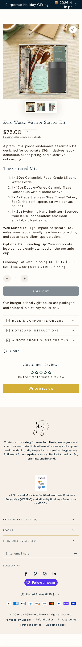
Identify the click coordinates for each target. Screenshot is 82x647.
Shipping (8, 137)
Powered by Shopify (18, 619)
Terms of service (31, 624)
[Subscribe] (76, 553)
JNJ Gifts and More (33, 614)
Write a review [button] (41, 388)
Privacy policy (67, 619)
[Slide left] (6, 5)
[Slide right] (75, 5)
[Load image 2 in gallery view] (41, 107)
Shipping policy (56, 624)
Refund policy (45, 619)
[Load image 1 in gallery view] (30, 107)
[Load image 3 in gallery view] (51, 107)
